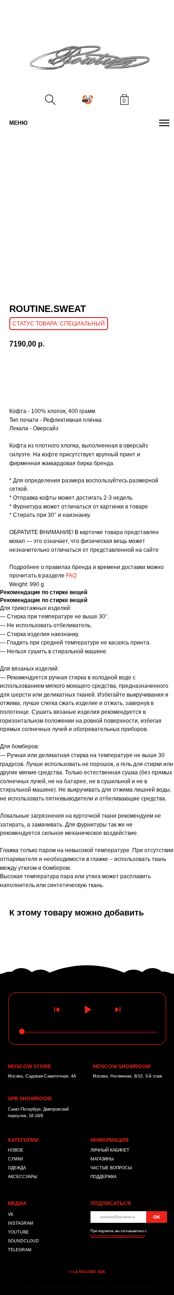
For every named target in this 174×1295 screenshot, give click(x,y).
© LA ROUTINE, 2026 (87, 1272)
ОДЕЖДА (17, 1168)
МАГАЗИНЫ (102, 1159)
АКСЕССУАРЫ (22, 1176)
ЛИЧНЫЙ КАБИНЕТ (109, 1150)
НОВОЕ (15, 1150)
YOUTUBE (18, 1232)
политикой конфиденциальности (117, 1236)
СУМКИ (15, 1159)
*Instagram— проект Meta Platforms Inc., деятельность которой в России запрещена (87, 1287)
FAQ (71, 575)
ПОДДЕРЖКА (103, 1176)
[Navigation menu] (164, 123)
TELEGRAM (20, 1250)
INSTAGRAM (20, 1223)
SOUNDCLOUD (23, 1241)
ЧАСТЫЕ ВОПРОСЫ (111, 1168)
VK (10, 1214)
